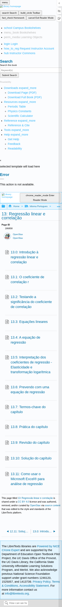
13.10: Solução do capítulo (31, 458)
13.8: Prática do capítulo (29, 427)
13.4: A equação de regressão (25, 339)
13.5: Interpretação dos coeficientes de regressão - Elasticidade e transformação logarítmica (31, 364)
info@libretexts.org (16, 593)
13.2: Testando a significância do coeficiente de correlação (31, 302)
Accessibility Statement (34, 585)
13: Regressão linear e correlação (35, 498)
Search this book (8, 65)
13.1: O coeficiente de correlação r (27, 279)
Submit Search (9, 75)
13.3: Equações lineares (29, 322)
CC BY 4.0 (23, 501)
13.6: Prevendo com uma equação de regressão (30, 389)
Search (6, 603)
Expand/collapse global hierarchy (5, 206)
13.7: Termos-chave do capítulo (28, 409)
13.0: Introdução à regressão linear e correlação (24, 257)
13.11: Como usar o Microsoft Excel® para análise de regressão (28, 479)
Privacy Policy (41, 581)
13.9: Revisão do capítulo (30, 443)
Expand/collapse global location (58, 205)
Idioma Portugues (38, 206)
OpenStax (18, 234)
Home (16, 206)
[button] (14, 144)
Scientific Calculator (20, 115)
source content (52, 505)
